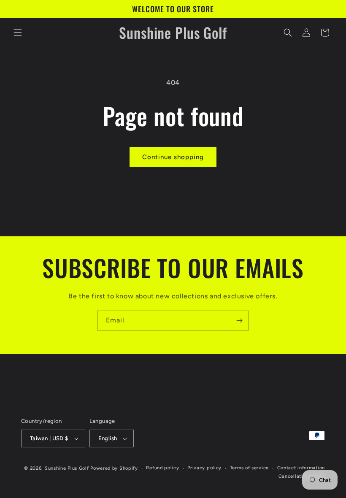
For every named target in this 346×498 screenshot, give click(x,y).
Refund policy (162, 468)
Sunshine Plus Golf (67, 468)
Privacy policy (204, 468)
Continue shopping (173, 157)
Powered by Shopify (114, 468)
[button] (17, 32)
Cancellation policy (301, 476)
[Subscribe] (239, 320)
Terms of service (249, 468)
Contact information (301, 468)
